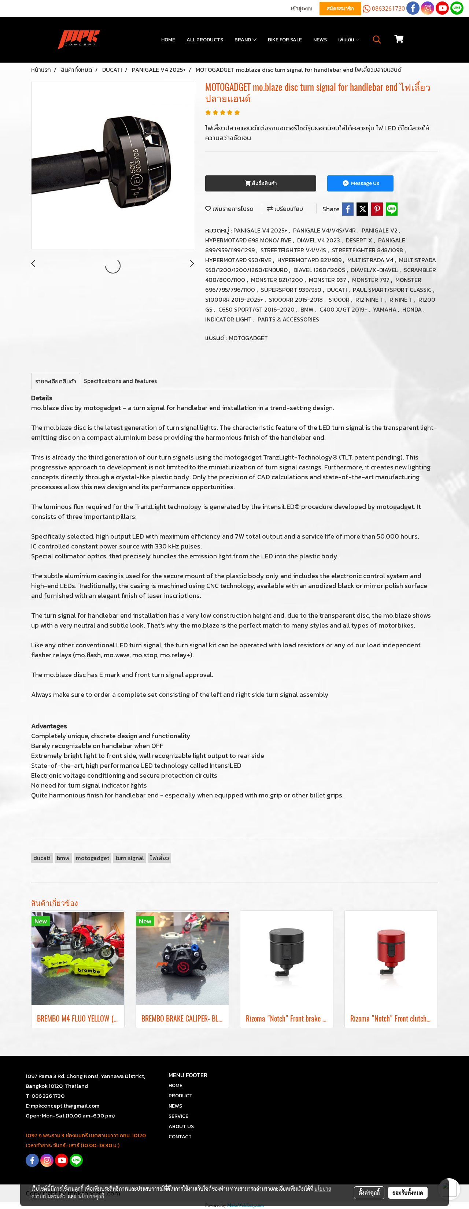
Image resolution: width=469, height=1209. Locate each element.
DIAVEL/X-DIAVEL (375, 269)
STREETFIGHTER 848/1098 (368, 250)
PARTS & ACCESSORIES (288, 319)
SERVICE (178, 1116)
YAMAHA (385, 309)
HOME (168, 40)
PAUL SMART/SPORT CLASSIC (393, 289)
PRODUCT (180, 1096)
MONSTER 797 (371, 279)
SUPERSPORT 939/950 (292, 289)
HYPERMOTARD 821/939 (310, 260)
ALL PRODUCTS (205, 40)
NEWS (320, 40)
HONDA (412, 309)
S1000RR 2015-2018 (296, 299)
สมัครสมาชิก (340, 8)
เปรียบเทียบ (288, 208)
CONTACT (180, 1137)
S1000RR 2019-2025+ (235, 299)
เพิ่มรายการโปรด (232, 208)
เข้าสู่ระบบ (301, 8)
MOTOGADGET (248, 338)
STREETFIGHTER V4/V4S (294, 250)
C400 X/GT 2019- (344, 309)
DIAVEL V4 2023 (319, 240)
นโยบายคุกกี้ (91, 1196)
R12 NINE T (370, 299)
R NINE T (401, 299)
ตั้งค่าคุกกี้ (369, 1192)
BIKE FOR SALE (285, 40)
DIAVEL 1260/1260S (320, 269)
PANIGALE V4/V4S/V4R (325, 230)
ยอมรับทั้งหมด (407, 1192)
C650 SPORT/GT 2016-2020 (257, 309)
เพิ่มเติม (346, 40)
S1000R (340, 299)
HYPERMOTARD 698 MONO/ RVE (249, 240)
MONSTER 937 (328, 279)
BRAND (243, 40)
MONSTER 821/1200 (277, 279)
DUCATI (337, 289)
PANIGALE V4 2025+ (261, 230)
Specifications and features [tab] (120, 380)
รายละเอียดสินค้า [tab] (55, 381)
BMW (307, 309)
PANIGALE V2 (380, 230)
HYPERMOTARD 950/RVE (239, 260)
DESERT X (360, 240)
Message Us (364, 183)
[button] (377, 39)
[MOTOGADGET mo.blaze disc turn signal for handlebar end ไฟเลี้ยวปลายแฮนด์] (113, 166)
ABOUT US (181, 1126)
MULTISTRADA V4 (371, 260)
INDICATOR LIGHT (229, 319)
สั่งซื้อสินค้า (264, 183)
